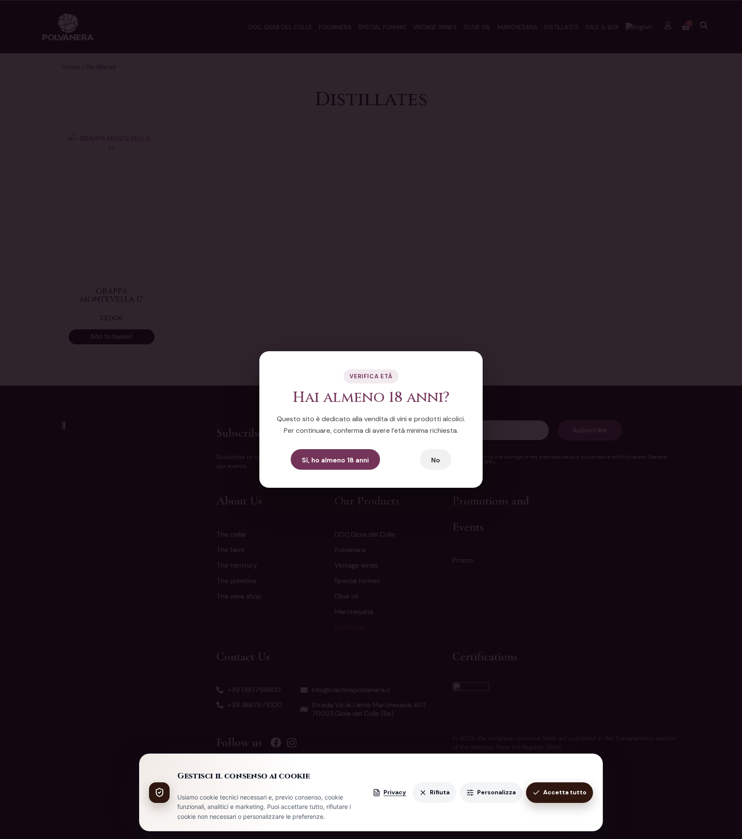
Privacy (394, 792)
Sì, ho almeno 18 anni (335, 460)
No (435, 460)
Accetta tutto (565, 792)
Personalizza (496, 792)
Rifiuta (440, 792)
